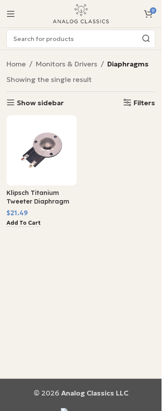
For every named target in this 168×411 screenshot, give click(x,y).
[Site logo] (81, 13)
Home (16, 64)
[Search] (146, 39)
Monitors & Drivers (66, 64)
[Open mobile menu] (10, 13)
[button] (23, 223)
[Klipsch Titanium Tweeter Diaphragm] (41, 150)
